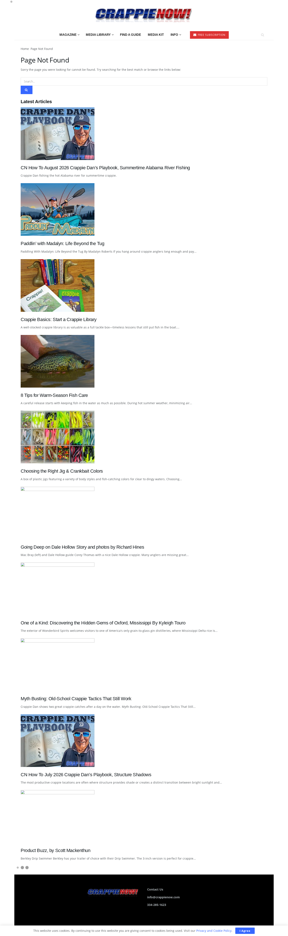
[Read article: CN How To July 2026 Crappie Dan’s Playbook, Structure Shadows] (144, 740)
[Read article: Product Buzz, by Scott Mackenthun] (144, 816)
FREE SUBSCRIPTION (211, 35)
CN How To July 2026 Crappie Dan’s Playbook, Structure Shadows (86, 774)
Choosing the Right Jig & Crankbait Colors (62, 471)
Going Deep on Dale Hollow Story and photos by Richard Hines (82, 547)
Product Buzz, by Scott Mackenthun (55, 850)
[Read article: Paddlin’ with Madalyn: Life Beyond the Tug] (144, 209)
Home (25, 49)
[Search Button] (262, 34)
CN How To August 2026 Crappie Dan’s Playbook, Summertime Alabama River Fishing (105, 167)
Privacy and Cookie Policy (213, 931)
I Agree (245, 931)
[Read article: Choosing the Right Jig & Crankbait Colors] (144, 437)
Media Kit (156, 34)
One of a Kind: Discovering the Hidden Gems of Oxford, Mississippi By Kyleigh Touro (103, 622)
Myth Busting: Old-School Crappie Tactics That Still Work (76, 698)
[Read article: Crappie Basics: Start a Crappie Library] (144, 285)
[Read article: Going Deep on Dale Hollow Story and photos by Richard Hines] (144, 513)
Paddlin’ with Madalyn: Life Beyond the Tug (62, 243)
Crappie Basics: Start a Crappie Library (59, 319)
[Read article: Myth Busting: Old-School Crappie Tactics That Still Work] (144, 664)
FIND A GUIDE (130, 34)
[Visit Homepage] (144, 15)
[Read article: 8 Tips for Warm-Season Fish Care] (144, 361)
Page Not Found (42, 49)
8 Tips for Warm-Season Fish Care (54, 395)
